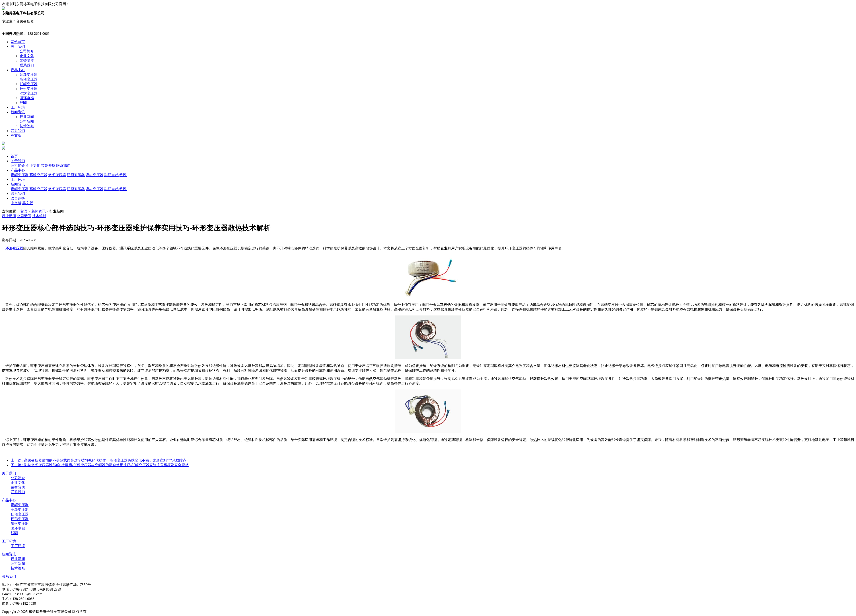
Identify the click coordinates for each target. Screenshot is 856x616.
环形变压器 (28, 89)
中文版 (16, 203)
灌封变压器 (28, 93)
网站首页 (18, 42)
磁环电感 (27, 98)
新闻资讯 (18, 112)
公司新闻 (27, 121)
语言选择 (18, 198)
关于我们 (18, 46)
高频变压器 (28, 79)
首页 (14, 156)
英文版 (16, 135)
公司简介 (27, 51)
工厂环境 (18, 107)
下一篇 (100, 465)
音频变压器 (28, 74)
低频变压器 (28, 84)
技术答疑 (27, 126)
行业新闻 (27, 117)
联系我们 (27, 65)
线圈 (23, 103)
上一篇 (98, 460)
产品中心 (18, 70)
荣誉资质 (27, 60)
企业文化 (27, 56)
